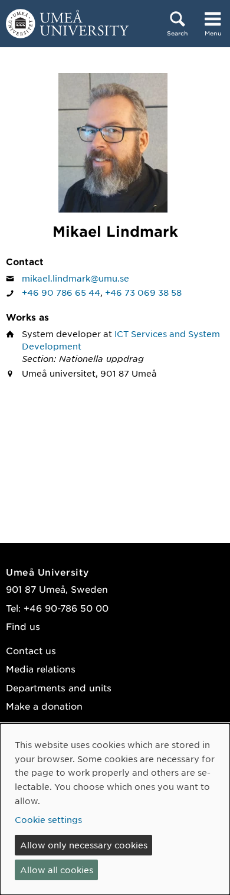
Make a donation (44, 705)
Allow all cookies (56, 869)
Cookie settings (48, 819)
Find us (23, 626)
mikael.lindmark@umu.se (75, 278)
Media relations (40, 668)
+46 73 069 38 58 (143, 292)
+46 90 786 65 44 (61, 292)
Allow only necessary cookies (83, 845)
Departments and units (58, 687)
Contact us (31, 650)
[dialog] (115, 809)
